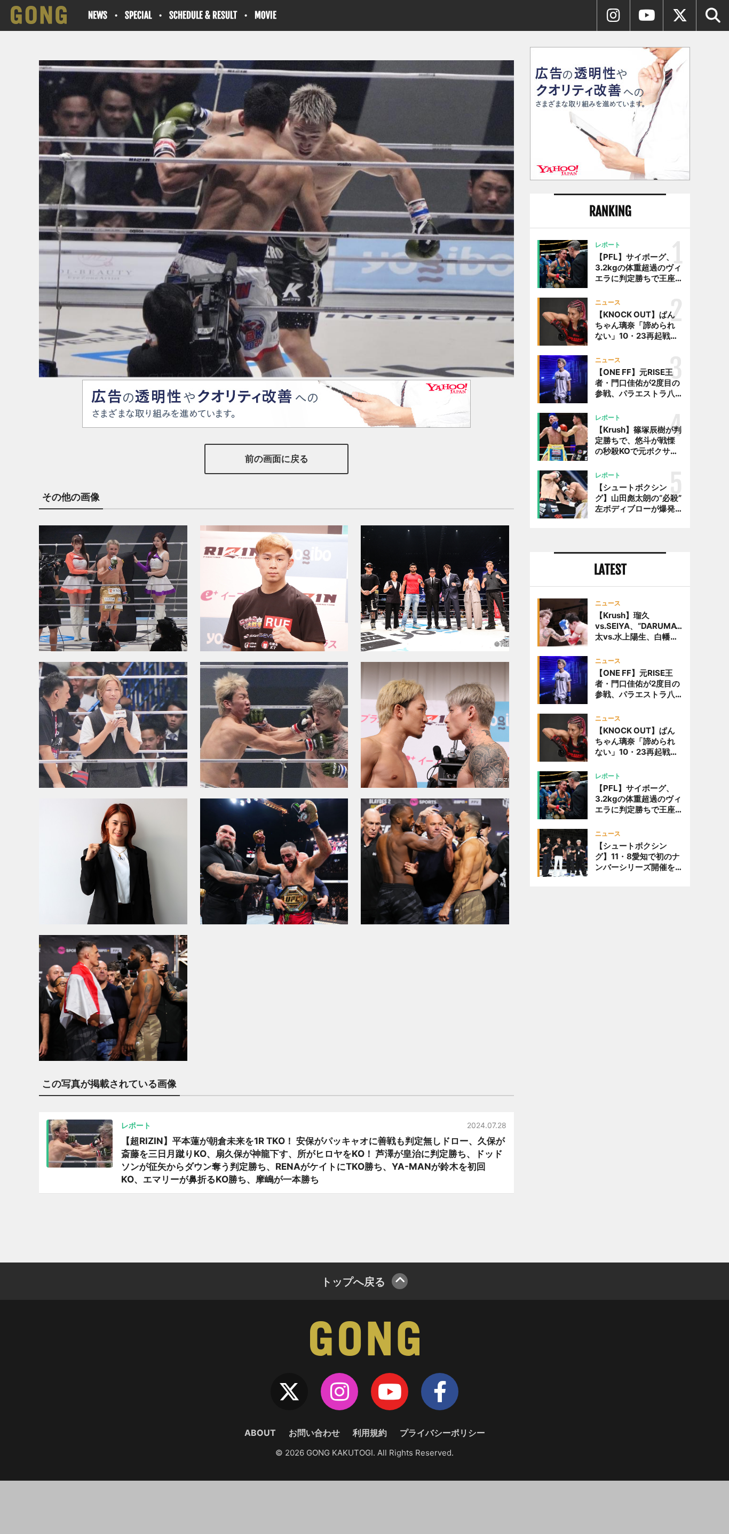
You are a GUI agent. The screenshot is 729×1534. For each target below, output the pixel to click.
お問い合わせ (314, 1432)
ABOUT (260, 1432)
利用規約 (370, 1432)
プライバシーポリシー (442, 1432)
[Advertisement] (610, 1070)
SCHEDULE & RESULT (203, 15)
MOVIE (265, 15)
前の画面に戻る (276, 458)
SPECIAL (138, 15)
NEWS (97, 15)
